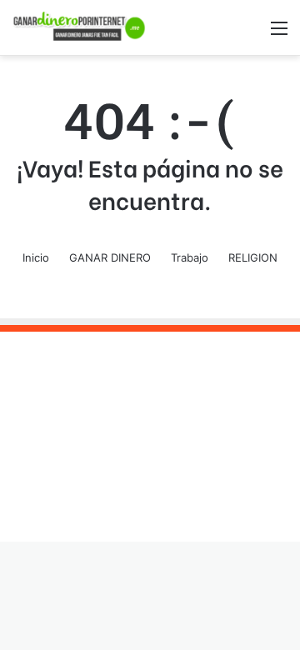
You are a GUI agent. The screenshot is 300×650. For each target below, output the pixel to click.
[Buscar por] (250, 33)
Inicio (35, 257)
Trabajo (189, 257)
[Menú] (279, 33)
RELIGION (253, 257)
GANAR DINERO (110, 257)
